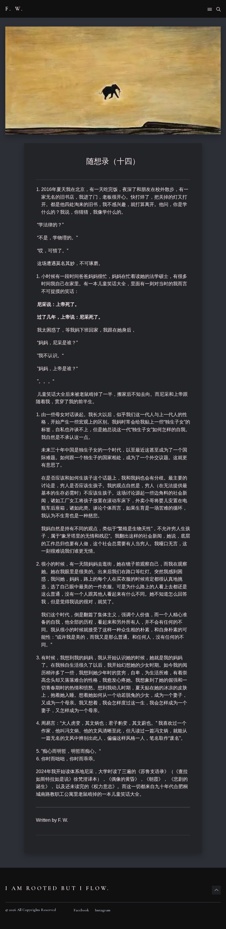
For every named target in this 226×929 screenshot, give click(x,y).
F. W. (14, 8)
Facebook (81, 910)
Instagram (102, 910)
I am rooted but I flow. (57, 888)
